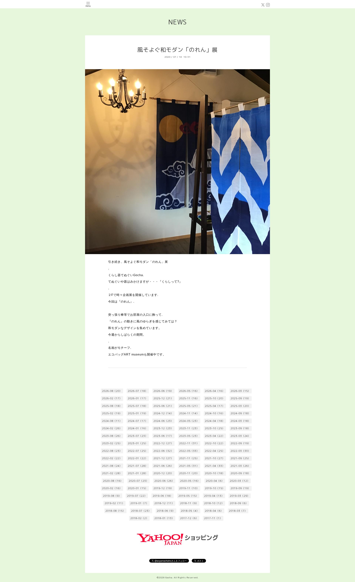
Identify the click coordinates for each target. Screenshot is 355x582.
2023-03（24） (240, 436)
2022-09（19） (240, 443)
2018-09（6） (239, 503)
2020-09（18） (240, 473)
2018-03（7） (238, 510)
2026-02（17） (112, 398)
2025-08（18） (112, 406)
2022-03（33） (240, 451)
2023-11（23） (189, 428)
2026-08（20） (112, 391)
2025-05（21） (189, 406)
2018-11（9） (189, 503)
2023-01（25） (138, 443)
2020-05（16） (190, 481)
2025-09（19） (240, 398)
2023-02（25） (112, 443)
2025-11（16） (189, 398)
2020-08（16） (113, 481)
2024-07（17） (138, 421)
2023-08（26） (112, 436)
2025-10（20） (215, 398)
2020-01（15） (138, 488)
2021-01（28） (138, 473)
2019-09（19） (240, 488)
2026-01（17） (138, 398)
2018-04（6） (214, 510)
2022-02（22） (112, 458)
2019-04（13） (214, 495)
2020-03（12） (240, 481)
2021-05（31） (189, 466)
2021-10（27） (215, 458)
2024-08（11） (112, 421)
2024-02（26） (112, 428)
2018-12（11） (164, 503)
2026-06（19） (163, 391)
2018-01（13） (164, 518)
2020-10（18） (215, 473)
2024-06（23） (163, 421)
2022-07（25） (138, 451)
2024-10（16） (215, 413)
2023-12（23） (163, 428)
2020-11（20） (189, 473)
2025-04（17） (215, 406)
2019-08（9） (112, 495)
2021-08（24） (112, 466)
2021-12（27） (163, 458)
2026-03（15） (240, 391)
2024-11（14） (189, 413)
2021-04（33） (215, 466)
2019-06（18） (163, 495)
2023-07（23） (138, 436)
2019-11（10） (189, 488)
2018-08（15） (115, 510)
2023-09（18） (240, 428)
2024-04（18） (215, 421)
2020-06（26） (164, 481)
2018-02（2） (139, 518)
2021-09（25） (240, 458)
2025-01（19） (138, 413)
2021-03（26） (240, 466)
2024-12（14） (163, 413)
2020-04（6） (215, 481)
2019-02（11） (114, 503)
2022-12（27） (163, 443)
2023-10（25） (215, 428)
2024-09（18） (240, 413)
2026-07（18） (138, 391)
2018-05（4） (190, 510)
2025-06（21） (163, 406)
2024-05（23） (189, 421)
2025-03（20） (240, 406)
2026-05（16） (189, 391)
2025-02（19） (112, 413)
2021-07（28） (138, 466)
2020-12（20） (163, 473)
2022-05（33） (189, 451)
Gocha (168, 577)
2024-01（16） (138, 428)
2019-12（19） (163, 488)
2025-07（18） (138, 406)
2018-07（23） (141, 510)
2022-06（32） (163, 451)
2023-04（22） (215, 436)
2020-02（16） (112, 488)
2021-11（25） (189, 458)
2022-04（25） (215, 451)
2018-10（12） (214, 503)
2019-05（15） (188, 495)
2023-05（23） (189, 436)
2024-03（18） (240, 421)
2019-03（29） (240, 495)
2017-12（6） (189, 518)
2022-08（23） (112, 451)
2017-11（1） (213, 518)
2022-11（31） (189, 443)
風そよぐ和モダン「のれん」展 (177, 50)
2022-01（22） (138, 458)
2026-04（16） (215, 391)
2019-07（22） (137, 495)
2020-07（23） (138, 481)
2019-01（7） (139, 503)
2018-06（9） (166, 510)
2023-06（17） (163, 436)
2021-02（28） (112, 473)
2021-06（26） (163, 466)
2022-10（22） (215, 443)
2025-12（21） (163, 398)
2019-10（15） (215, 488)
